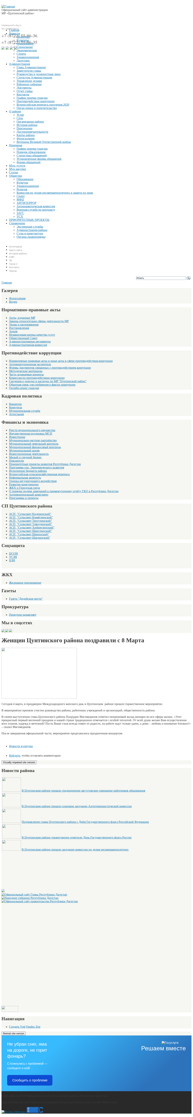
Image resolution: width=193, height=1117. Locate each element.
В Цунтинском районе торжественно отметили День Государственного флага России (77, 837)
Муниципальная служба (24, 410)
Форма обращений (29, 162)
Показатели (16, 460)
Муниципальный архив (24, 450)
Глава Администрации (31, 67)
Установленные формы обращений (39, 158)
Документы (24, 87)
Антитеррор (15, 246)
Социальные (25, 47)
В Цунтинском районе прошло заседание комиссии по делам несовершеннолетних (75, 849)
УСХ (20, 216)
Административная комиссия (28, 344)
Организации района (30, 121)
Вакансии (15, 404)
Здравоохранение (28, 186)
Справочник (17, 223)
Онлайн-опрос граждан (24, 388)
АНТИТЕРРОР (26, 202)
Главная (14, 30)
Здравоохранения (28, 57)
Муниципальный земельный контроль (33, 443)
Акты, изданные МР (22, 317)
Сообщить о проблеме (29, 1080)
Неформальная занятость (25, 477)
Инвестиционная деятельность (29, 453)
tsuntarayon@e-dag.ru (11, 25)
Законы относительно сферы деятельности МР (39, 321)
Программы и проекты (23, 498)
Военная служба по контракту (36, 209)
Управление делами (29, 80)
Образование (25, 179)
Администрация (19, 64)
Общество (15, 175)
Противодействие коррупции (35, 101)
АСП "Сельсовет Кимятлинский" (31, 517)
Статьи (13, 172)
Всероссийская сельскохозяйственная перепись (39, 474)
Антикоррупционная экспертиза (30, 364)
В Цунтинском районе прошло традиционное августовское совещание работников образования (83, 790)
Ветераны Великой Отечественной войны (44, 141)
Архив (13, 331)
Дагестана (23, 60)
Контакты (23, 94)
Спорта (21, 53)
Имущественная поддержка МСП (30, 433)
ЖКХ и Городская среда (24, 487)
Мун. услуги (17, 165)
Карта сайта (15, 250)
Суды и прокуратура (30, 233)
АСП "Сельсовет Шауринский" (29, 537)
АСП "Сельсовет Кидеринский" (30, 514)
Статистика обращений (32, 155)
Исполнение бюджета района (28, 470)
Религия (22, 189)
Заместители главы (29, 70)
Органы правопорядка (31, 236)
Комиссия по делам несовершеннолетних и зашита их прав (55, 192)
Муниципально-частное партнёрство (33, 440)
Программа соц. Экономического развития (36, 467)
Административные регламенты (30, 341)
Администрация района (32, 230)
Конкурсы (15, 407)
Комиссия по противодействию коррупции (37, 377)
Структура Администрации (34, 77)
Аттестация (16, 414)
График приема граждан (32, 97)
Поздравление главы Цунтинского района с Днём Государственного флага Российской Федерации (85, 821)
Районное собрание (29, 84)
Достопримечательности (32, 131)
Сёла (20, 118)
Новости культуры (21, 746)
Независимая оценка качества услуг (32, 334)
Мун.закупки (17, 169)
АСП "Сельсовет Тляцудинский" (30, 524)
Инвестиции (17, 437)
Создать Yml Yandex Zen (24, 1026)
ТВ (10, 260)
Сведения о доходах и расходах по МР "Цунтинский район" (48, 381)
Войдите (14, 755)
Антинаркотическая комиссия (36, 206)
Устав (20, 114)
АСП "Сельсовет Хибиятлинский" (31, 527)
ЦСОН (13, 553)
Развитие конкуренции (24, 484)
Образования (25, 43)
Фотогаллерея (25, 138)
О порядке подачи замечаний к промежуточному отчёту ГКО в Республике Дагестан (64, 491)
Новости (14, 33)
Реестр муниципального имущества (32, 430)
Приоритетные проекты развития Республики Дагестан (45, 464)
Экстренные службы (30, 226)
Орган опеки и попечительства (37, 108)
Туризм (13, 270)
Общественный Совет (23, 338)
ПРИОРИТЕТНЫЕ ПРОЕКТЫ (29, 219)
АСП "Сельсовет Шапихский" (29, 534)
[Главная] (8, 6)
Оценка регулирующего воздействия (33, 481)
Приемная (15, 145)
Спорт (21, 196)
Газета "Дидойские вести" (26, 598)
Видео (13, 301)
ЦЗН (12, 560)
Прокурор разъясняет (22, 614)
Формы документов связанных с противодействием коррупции (50, 367)
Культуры (23, 40)
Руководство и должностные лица (39, 74)
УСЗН (13, 556)
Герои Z (13, 263)
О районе (15, 111)
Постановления (19, 328)
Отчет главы (25, 91)
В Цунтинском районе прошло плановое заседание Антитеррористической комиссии (77, 806)
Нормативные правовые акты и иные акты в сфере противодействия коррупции (61, 360)
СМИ (11, 256)
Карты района (26, 135)
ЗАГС (20, 213)
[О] (40, 901)
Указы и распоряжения (23, 324)
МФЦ (20, 199)
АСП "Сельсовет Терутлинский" (30, 520)
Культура (22, 182)
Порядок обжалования (31, 152)
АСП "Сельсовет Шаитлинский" (30, 531)
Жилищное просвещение (25, 582)
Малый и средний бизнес (25, 457)
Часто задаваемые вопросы (26, 374)
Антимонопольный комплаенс (28, 494)
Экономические (27, 50)
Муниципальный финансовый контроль (35, 447)
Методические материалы (25, 371)
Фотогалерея (17, 298)
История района (27, 125)
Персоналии (24, 128)
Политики (23, 36)
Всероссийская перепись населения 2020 (43, 104)
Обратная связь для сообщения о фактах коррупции (42, 384)
